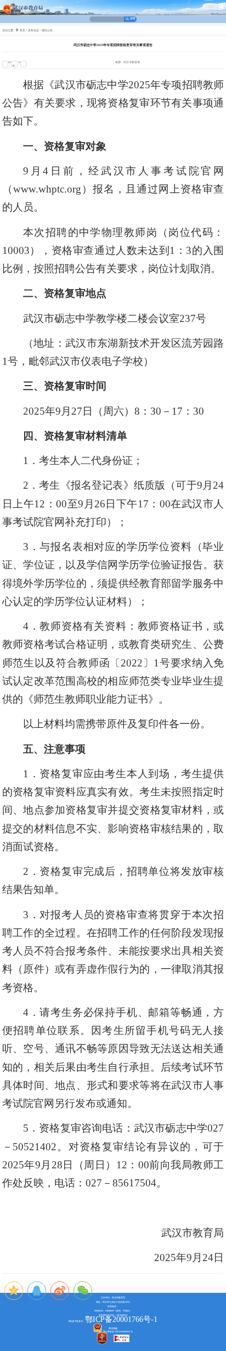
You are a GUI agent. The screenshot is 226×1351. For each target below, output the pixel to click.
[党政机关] (105, 1339)
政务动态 (33, 30)
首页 (22, 30)
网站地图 (113, 1328)
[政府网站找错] (121, 1339)
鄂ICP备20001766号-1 (121, 1319)
